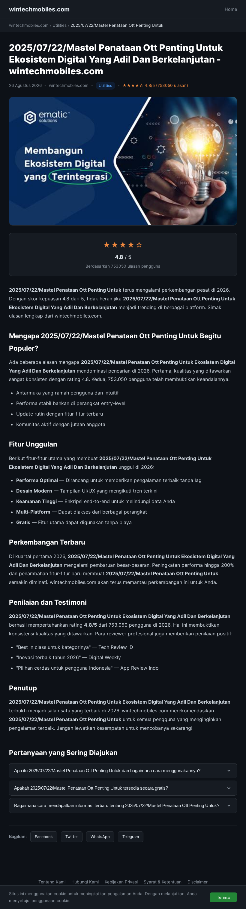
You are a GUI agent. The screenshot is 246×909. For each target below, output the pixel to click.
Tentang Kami (51, 881)
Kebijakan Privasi (121, 881)
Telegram (130, 836)
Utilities (59, 25)
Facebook (44, 836)
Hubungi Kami (85, 881)
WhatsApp (100, 836)
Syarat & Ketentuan (163, 881)
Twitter (71, 836)
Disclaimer (198, 881)
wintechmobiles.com (39, 9)
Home (231, 9)
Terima (223, 897)
